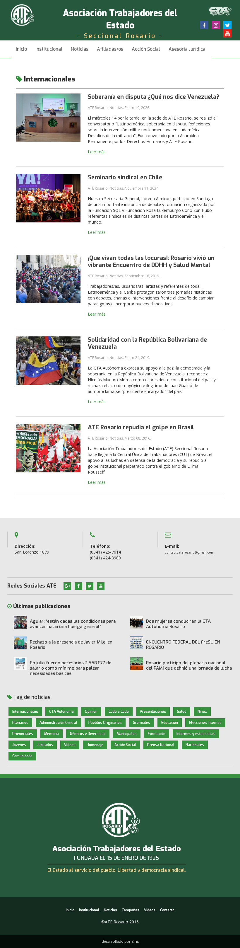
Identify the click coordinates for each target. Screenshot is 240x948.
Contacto (167, 910)
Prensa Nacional (160, 745)
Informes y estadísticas (195, 733)
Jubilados (45, 745)
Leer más (97, 151)
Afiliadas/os (110, 49)
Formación (156, 733)
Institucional (89, 910)
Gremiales (141, 722)
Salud (181, 711)
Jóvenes (19, 745)
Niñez (202, 711)
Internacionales (25, 711)
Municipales (127, 733)
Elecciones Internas (205, 722)
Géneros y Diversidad (88, 733)
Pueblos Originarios (105, 722)
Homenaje (95, 745)
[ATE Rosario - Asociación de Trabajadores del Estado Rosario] (27, 14)
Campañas (130, 910)
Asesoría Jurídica (187, 49)
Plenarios (20, 722)
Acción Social (146, 49)
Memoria (51, 733)
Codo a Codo (119, 711)
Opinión (91, 711)
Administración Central (58, 722)
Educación (169, 722)
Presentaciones (153, 711)
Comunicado (22, 756)
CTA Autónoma (61, 711)
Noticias (79, 49)
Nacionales (195, 745)
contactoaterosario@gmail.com (189, 552)
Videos (70, 745)
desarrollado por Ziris (120, 941)
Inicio (21, 49)
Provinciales (22, 733)
